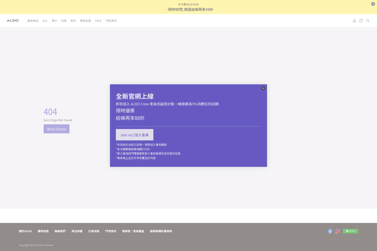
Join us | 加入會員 (134, 134)
